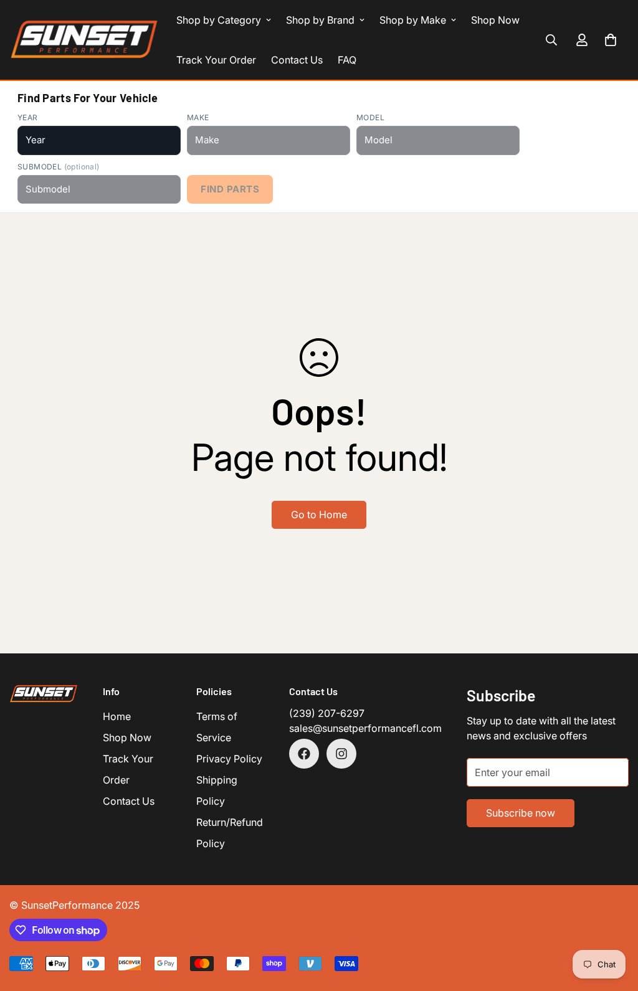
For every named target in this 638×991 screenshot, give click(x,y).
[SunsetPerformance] (84, 40)
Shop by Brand (320, 20)
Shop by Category (218, 20)
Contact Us (297, 60)
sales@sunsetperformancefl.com (365, 728)
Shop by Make (412, 20)
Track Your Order (216, 60)
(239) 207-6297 (326, 713)
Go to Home (319, 514)
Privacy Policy (229, 758)
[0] (610, 40)
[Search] (551, 40)
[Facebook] (304, 754)
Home (117, 716)
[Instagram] (341, 754)
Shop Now (495, 20)
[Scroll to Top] (613, 923)
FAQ (347, 60)
